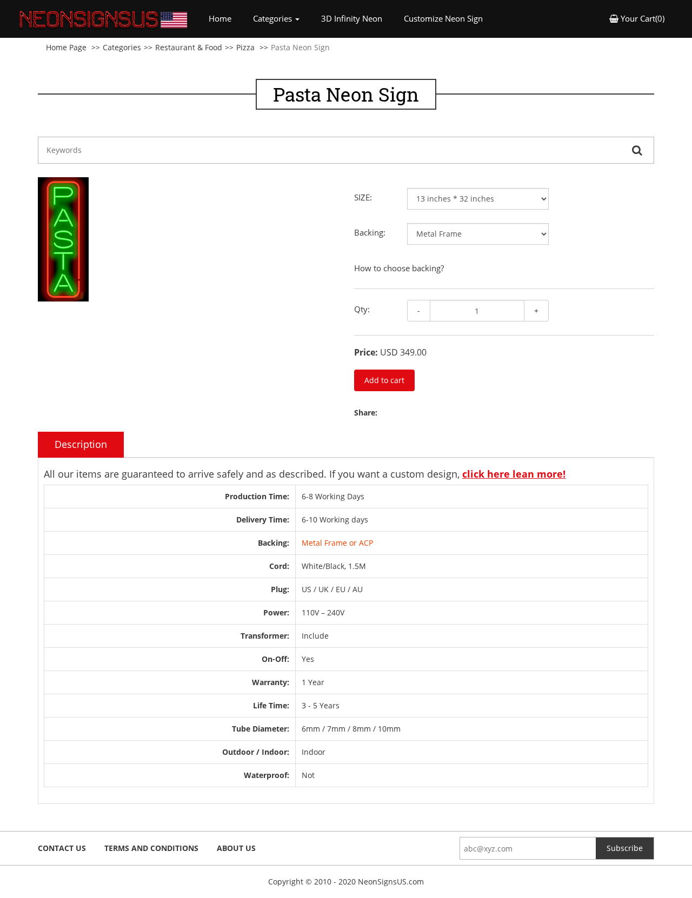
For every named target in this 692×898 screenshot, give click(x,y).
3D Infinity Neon (351, 18)
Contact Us (62, 848)
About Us (236, 848)
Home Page (66, 47)
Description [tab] (81, 444)
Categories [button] (273, 18)
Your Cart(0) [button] (641, 18)
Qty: (362, 309)
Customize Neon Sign (443, 18)
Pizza (245, 47)
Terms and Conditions (151, 848)
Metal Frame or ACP (337, 543)
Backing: (369, 232)
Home (225, 18)
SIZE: (363, 197)
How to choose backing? (399, 268)
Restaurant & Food (188, 47)
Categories (122, 47)
